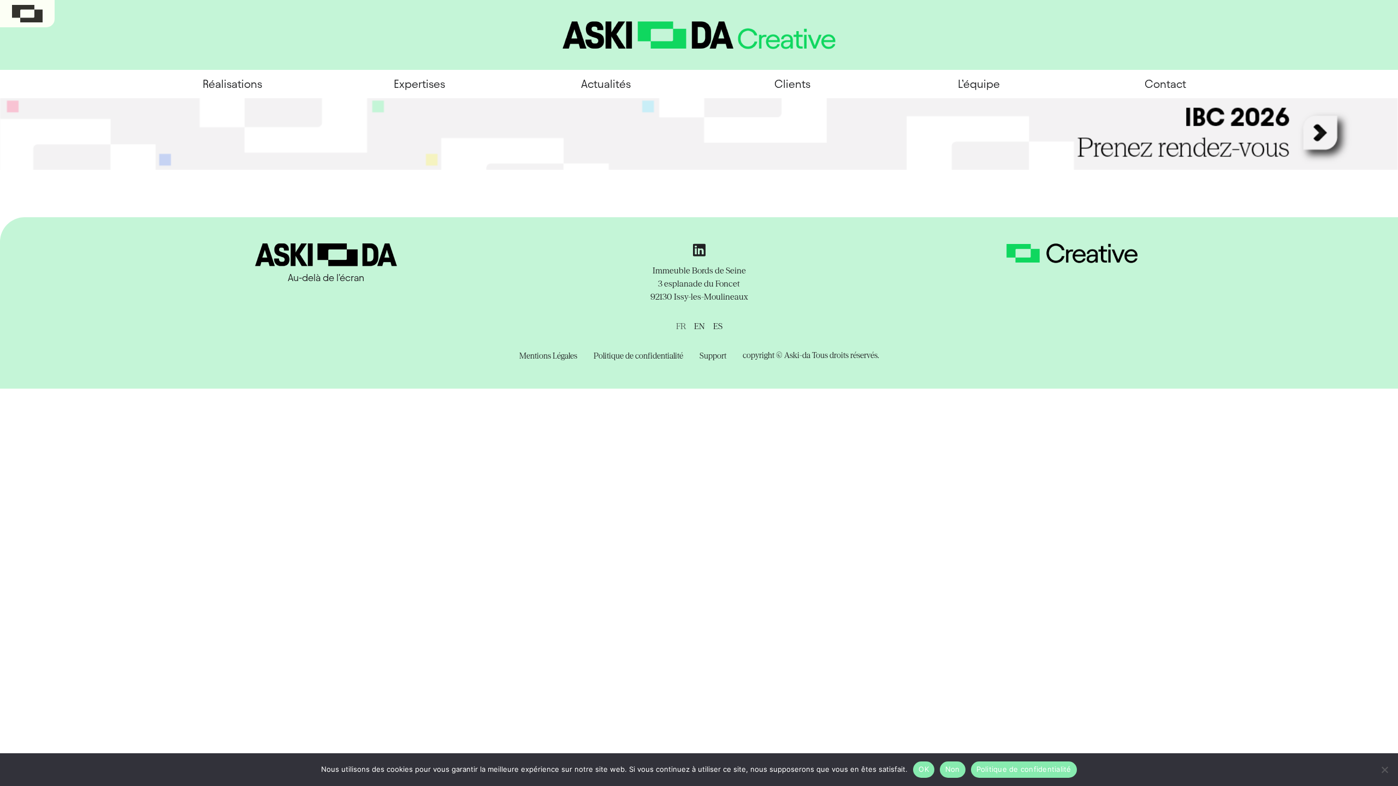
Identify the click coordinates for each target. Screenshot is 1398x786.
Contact (1165, 84)
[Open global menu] (27, 13)
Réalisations (232, 84)
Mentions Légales (548, 356)
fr (681, 326)
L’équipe (979, 84)
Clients (792, 84)
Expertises (419, 84)
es (717, 326)
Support (713, 356)
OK (924, 769)
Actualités (606, 84)
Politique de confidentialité (638, 356)
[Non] (1384, 769)
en (699, 326)
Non (952, 769)
